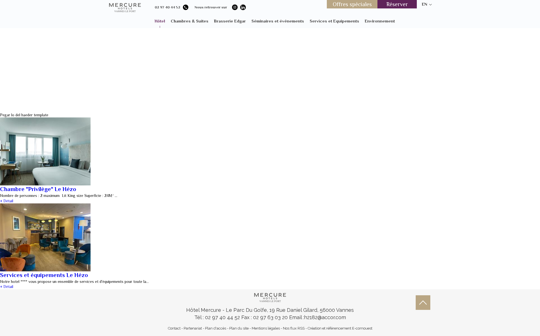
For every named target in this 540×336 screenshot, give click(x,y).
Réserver (397, 4)
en (424, 4)
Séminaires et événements (277, 21)
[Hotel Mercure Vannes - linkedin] (243, 7)
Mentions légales (266, 328)
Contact (174, 328)
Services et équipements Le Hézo (44, 275)
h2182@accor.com (325, 317)
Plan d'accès (215, 328)
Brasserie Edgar (230, 21)
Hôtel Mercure (204, 310)
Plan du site (239, 328)
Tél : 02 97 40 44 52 (217, 317)
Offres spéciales (352, 4)
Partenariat (193, 328)
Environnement (380, 21)
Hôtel (160, 21)
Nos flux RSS (294, 328)
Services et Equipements (334, 21)
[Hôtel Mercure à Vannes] (124, 7)
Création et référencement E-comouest (340, 328)
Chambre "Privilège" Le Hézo (38, 189)
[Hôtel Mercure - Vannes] (270, 297)
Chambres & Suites (189, 21)
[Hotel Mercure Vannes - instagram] (235, 7)
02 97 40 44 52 (167, 7)
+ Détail (6, 201)
